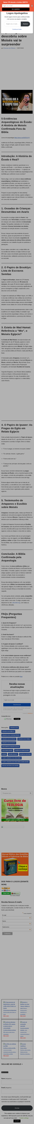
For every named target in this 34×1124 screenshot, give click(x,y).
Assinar (25, 24)
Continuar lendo (17, 29)
